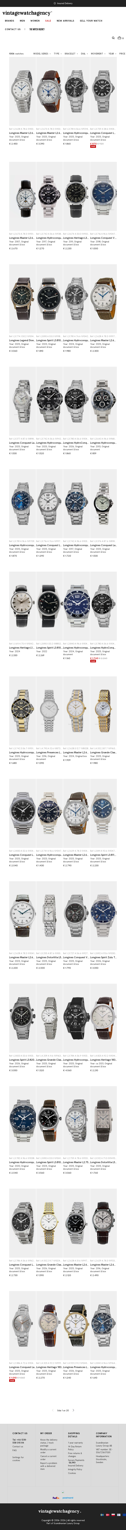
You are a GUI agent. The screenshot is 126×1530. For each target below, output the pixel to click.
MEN (22, 21)
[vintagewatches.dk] (106, 1515)
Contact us (17, 1446)
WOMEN (35, 21)
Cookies (72, 1473)
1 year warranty (75, 1443)
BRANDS (9, 21)
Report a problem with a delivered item (48, 1466)
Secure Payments (76, 1460)
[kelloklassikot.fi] (118, 1515)
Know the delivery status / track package (48, 1443)
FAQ (14, 1450)
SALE (48, 21)
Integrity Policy (75, 1469)
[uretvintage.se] (101, 1515)
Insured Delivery (64, 3)
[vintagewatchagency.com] (123, 1515)
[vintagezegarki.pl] (112, 1515)
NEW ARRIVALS (65, 21)
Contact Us (13, 29)
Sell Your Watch (91, 21)
